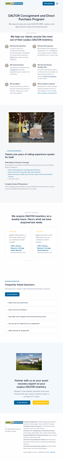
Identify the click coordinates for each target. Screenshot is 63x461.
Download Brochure (41, 402)
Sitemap (52, 452)
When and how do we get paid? (19, 330)
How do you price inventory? (18, 310)
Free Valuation (48, 3)
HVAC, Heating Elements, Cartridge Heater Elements (24, 170)
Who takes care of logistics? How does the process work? (27, 316)
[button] (24, 260)
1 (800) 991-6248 (43, 452)
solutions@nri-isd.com (30, 452)
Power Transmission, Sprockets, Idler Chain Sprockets (24, 172)
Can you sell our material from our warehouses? (24, 323)
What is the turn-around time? (18, 303)
